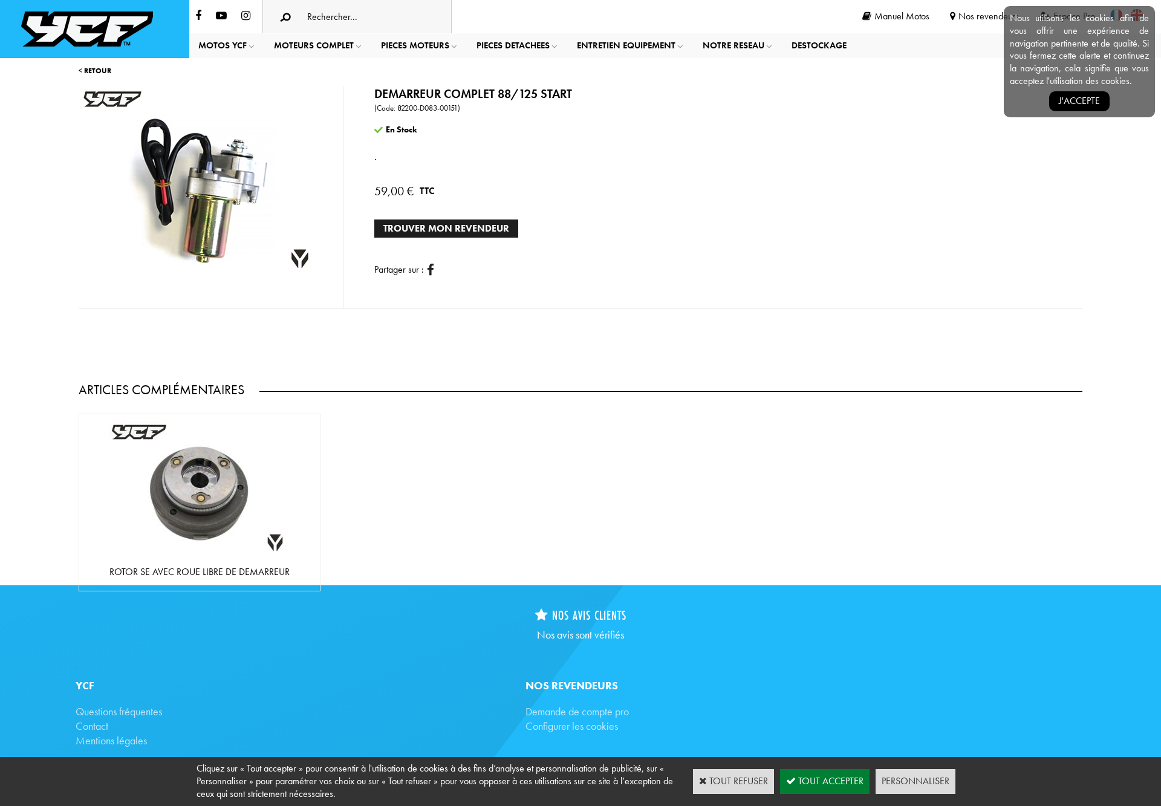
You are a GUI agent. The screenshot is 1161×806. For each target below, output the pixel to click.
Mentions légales (111, 740)
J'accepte (1079, 100)
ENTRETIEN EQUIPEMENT (626, 45)
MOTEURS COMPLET (314, 45)
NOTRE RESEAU (733, 45)
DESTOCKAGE (819, 45)
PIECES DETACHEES (513, 45)
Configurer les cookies (571, 726)
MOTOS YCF (222, 45)
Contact (92, 726)
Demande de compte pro (577, 711)
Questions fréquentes (119, 711)
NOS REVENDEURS (571, 685)
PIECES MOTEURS (415, 45)
